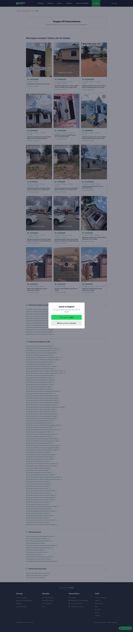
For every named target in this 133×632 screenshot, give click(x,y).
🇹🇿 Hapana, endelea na (66, 323)
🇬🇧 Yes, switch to (66, 317)
